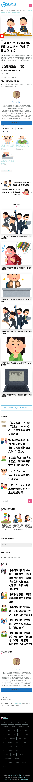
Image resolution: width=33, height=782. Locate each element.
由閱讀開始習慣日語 (7, 758)
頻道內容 (4, 766)
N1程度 (4, 722)
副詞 (20, 738)
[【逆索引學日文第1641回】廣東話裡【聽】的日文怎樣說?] (22, 140)
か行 (4, 730)
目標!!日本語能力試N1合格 (16, 775)
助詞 (25, 738)
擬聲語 (4, 750)
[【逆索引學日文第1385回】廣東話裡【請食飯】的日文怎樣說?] (7, 155)
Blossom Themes (22, 777)
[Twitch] (18, 122)
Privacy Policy (24, 779)
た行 (15, 730)
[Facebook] (16, 122)
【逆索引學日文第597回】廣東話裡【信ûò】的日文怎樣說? (16, 269)
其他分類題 (12, 738)
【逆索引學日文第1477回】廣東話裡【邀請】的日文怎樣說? (7, 146)
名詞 (17, 742)
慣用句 (10, 746)
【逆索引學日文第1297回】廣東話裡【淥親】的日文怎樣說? (16, 332)
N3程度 (18, 722)
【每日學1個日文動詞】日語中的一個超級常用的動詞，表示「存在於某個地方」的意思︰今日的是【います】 (20, 579)
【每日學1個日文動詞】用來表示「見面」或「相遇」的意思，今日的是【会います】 (20, 638)
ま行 (4, 734)
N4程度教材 (5, 726)
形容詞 (4, 746)
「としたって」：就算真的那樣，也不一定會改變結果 (19, 488)
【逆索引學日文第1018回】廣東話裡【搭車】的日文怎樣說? (16, 396)
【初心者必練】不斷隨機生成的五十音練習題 (20, 598)
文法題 (23, 750)
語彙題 (4, 762)
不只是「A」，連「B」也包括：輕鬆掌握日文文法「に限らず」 (19, 461)
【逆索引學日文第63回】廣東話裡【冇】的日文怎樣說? (16, 300)
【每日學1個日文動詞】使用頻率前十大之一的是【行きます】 (20, 610)
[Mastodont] (20, 122)
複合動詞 (17, 758)
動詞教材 (10, 742)
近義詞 (10, 762)
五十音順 (4, 738)
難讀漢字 (24, 762)
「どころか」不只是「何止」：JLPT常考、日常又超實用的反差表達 (19, 428)
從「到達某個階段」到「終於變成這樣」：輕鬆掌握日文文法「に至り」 (19, 445)
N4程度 (25, 722)
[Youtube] (12, 122)
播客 (17, 746)
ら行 (15, 734)
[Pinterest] (14, 122)
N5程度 (13, 726)
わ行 (21, 734)
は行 (26, 730)
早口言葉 (21, 754)
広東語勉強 (24, 742)
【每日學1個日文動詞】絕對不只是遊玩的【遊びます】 (20, 623)
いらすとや (18, 703)
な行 (21, 730)
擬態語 (23, 746)
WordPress (8, 779)
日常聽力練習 (5, 754)
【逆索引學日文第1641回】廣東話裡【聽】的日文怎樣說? (22, 146)
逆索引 (2, 40)
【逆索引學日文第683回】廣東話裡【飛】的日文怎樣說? (16, 364)
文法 (17, 750)
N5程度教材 (21, 726)
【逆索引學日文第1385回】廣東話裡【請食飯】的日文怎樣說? (7, 161)
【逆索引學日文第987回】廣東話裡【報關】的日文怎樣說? (16, 237)
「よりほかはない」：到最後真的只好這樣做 (19, 474)
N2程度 (11, 722)
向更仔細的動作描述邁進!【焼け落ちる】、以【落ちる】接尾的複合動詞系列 (6, 527)
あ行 (28, 726)
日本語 (13, 754)
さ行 (9, 730)
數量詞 (10, 750)
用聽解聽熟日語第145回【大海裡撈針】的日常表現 (17, 526)
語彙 (23, 758)
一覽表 (26, 734)
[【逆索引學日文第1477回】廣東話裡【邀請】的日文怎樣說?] (7, 140)
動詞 (4, 171)
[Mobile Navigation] (30, 5)
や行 (9, 734)
